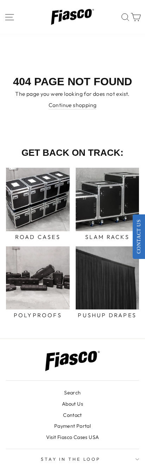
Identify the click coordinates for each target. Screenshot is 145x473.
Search (72, 392)
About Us (72, 404)
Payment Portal (72, 426)
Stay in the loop (70, 459)
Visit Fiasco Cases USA (72, 437)
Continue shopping (73, 104)
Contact (72, 415)
